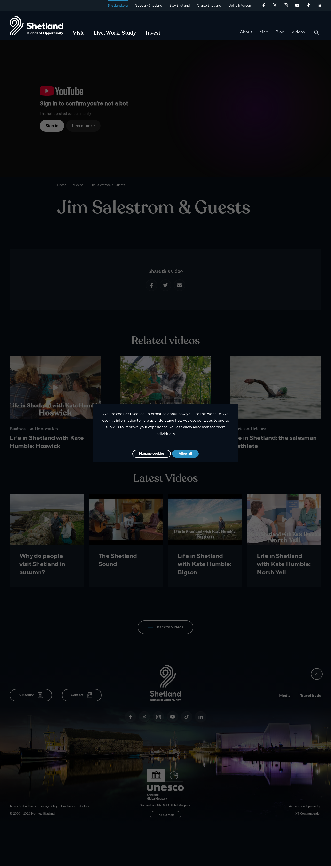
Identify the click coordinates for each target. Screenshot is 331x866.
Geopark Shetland (148, 5)
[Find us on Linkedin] (319, 5)
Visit (78, 33)
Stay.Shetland (179, 5)
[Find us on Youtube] (297, 5)
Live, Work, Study (115, 33)
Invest (153, 33)
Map (263, 32)
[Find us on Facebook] (264, 5)
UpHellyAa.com (240, 5)
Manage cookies (151, 453)
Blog (280, 32)
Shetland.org (118, 5)
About (246, 32)
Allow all (185, 453)
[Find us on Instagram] (286, 5)
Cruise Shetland (209, 5)
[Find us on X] (275, 5)
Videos (298, 32)
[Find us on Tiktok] (308, 5)
